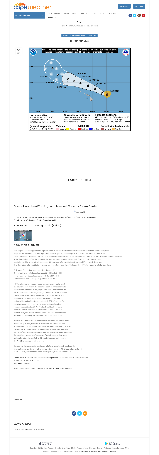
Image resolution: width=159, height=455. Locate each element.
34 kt (33, 360)
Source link (18, 399)
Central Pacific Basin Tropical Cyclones (83, 26)
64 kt (19, 363)
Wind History (22, 341)
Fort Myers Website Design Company (94, 452)
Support (139, 6)
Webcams (124, 6)
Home (63, 26)
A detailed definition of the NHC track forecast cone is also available (45, 368)
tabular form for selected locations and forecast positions (36, 357)
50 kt (38, 360)
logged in (26, 429)
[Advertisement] (79, 141)
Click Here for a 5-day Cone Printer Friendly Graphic (35, 220)
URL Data (112, 452)
